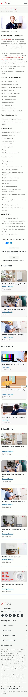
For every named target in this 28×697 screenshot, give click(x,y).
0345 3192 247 (7, 608)
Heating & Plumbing (10, 9)
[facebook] (6, 615)
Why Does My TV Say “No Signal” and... (13, 364)
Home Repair (5, 367)
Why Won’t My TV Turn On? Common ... (13, 417)
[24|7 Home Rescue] (6, 2)
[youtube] (18, 615)
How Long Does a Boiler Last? (11, 556)
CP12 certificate (6, 39)
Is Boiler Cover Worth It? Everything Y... (13, 334)
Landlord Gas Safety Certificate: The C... (14, 309)
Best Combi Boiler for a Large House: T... (14, 284)
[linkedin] (22, 615)
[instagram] (2, 615)
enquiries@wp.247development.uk (12, 611)
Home (2, 9)
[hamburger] (25, 2)
